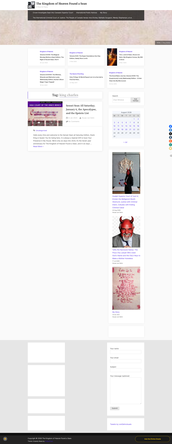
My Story (103, 13)
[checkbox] (5, 439)
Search (115, 96)
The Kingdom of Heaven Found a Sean (61, 4)
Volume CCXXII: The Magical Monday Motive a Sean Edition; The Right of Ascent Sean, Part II (52, 57)
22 (134, 129)
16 (138, 126)
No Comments (73, 121)
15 (134, 126)
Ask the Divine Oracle (152, 439)
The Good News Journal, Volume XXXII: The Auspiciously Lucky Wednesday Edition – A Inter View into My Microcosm (125, 78)
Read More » (38, 146)
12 (122, 126)
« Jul (125, 142)
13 (126, 126)
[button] (170, 126)
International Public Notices (86, 13)
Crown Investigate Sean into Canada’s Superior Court (53, 13)
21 (130, 129)
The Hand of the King (77, 74)
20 (126, 129)
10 (114, 126)
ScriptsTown (49, 441)
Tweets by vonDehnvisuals (120, 424)
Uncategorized (41, 130)
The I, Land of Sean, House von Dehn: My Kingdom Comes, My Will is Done (131, 57)
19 (122, 129)
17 (114, 129)
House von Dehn (88, 118)
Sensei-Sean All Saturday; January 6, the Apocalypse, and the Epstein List (81, 109)
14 (130, 126)
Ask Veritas (135, 100)
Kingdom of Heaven (46, 51)
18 (118, 129)
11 (118, 126)
